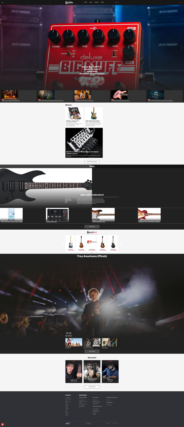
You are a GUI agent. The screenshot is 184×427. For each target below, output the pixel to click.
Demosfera (67, 408)
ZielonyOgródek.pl (82, 405)
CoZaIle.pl (80, 402)
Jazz (92, 361)
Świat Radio (94, 414)
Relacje (66, 404)
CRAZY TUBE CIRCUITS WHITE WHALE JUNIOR (11, 221)
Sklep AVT (108, 423)
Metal (74, 361)
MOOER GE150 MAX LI (52, 221)
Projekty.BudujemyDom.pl (83, 401)
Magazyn (66, 412)
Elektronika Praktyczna (96, 411)
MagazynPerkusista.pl (96, 402)
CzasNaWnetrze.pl (82, 406)
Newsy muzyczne (68, 401)
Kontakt (102, 2)
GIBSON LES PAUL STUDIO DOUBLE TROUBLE (149, 221)
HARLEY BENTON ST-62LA (99, 221)
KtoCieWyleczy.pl (109, 404)
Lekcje (66, 409)
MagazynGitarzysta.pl (96, 401)
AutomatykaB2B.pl (95, 410)
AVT (116, 423)
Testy (66, 400)
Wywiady (66, 405)
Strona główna (67, 397)
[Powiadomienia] (2, 424)
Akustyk (110, 361)
